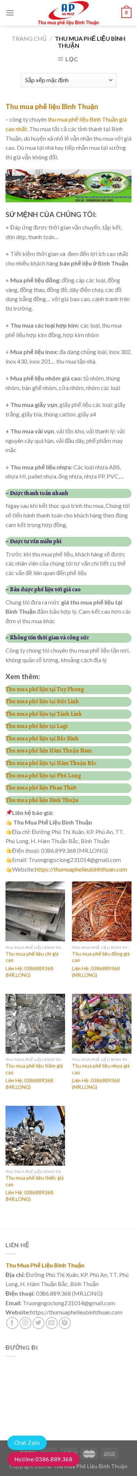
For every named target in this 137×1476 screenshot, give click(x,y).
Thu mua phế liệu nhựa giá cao (101, 1069)
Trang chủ (29, 38)
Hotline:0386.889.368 (43, 1459)
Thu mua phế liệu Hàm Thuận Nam (48, 751)
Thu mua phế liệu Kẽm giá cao (34, 1069)
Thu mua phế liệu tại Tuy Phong (44, 689)
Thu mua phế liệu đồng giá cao (101, 957)
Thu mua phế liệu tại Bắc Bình (42, 739)
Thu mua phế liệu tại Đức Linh (42, 701)
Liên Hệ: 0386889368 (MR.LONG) (29, 972)
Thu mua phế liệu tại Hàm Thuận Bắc (50, 763)
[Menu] (9, 13)
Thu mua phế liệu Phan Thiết (40, 788)
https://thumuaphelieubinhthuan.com (81, 869)
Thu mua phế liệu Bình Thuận (51, 106)
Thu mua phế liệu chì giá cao (31, 957)
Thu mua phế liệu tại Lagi (36, 726)
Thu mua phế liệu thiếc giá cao (34, 1181)
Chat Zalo (27, 1442)
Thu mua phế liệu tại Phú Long (43, 776)
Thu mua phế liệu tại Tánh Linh (43, 714)
